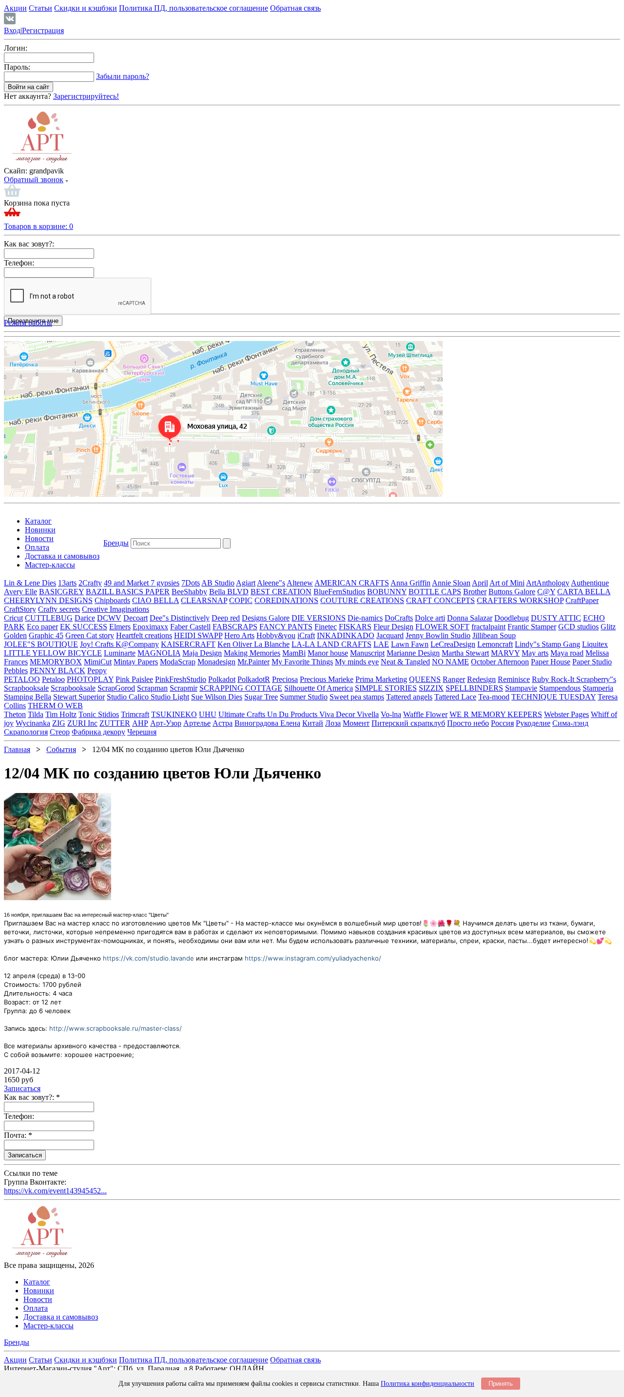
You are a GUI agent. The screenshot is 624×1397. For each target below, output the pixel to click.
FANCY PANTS (285, 627)
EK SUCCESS (83, 627)
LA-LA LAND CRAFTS (331, 644)
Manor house (328, 653)
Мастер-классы (50, 565)
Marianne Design (413, 653)
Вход (12, 30)
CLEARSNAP (204, 600)
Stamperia (598, 688)
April (480, 583)
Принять (500, 1383)
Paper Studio (592, 662)
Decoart (135, 618)
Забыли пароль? (122, 76)
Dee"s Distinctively (180, 618)
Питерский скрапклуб (408, 723)
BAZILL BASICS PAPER (128, 591)
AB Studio (217, 583)
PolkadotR (253, 679)
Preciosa (285, 679)
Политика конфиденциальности (427, 1383)
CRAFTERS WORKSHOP (520, 600)
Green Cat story (89, 635)
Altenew (300, 583)
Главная (17, 749)
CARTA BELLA (583, 591)
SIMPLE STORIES (386, 688)
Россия (502, 723)
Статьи (40, 8)
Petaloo (53, 679)
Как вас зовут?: (29, 244)
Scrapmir (183, 688)
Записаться (22, 1088)
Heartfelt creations (144, 635)
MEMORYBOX (56, 662)
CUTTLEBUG (49, 618)
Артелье (197, 723)
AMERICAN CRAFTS (351, 583)
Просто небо (468, 723)
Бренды (116, 543)
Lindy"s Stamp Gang (547, 644)
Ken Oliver (235, 644)
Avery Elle (20, 591)
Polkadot (221, 679)
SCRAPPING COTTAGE (240, 688)
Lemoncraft (495, 644)
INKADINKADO (345, 635)
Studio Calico (129, 697)
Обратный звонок (33, 179)
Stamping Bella (27, 697)
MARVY (505, 653)
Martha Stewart (465, 653)
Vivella (368, 714)
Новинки (40, 530)
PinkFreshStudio (180, 679)
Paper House (550, 662)
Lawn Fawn (410, 644)
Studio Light (170, 697)
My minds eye (357, 662)
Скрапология (26, 732)
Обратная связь (295, 8)
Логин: (15, 48)
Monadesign (216, 662)
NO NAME (450, 662)
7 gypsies (165, 583)
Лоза (333, 723)
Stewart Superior (79, 697)
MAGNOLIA (158, 653)
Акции (15, 8)
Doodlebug (511, 618)
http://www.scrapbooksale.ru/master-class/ (115, 1028)
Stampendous (560, 688)
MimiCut (98, 662)
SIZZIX (431, 688)
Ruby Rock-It (554, 679)
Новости (39, 538)
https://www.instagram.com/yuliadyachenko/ (313, 958)
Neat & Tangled (405, 662)
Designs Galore (266, 618)
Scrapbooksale (26, 688)
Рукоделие (533, 723)
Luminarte (120, 653)
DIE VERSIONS (319, 618)
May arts (535, 653)
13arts (67, 583)
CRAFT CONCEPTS (440, 600)
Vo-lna (391, 714)
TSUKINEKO (174, 714)
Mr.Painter (253, 662)
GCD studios (578, 627)
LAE (381, 644)
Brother (475, 591)
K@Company (137, 644)
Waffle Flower (425, 714)
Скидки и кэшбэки (85, 8)
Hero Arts (239, 635)
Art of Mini (507, 583)
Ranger (454, 679)
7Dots (190, 583)
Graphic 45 (46, 635)
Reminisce (514, 679)
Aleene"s (271, 583)
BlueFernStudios (339, 591)
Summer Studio (304, 697)
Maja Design (202, 653)
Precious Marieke (326, 679)
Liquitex (595, 644)
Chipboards (112, 600)
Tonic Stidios (98, 714)
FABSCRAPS (235, 627)
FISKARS (355, 627)
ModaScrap (177, 662)
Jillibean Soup (494, 635)
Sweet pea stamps (357, 697)
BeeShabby (189, 591)
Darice (85, 618)
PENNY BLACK (57, 670)
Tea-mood (493, 697)
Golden (15, 635)
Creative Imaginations (115, 609)
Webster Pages (566, 714)
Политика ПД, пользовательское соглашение (193, 8)
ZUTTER (114, 723)
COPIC (241, 600)
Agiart (245, 583)
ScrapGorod (116, 688)
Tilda (35, 714)
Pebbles (16, 670)
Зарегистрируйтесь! (86, 96)
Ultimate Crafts (242, 714)
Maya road (567, 653)
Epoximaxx (150, 627)
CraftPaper (582, 600)
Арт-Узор (165, 723)
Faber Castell (190, 627)
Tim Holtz (61, 714)
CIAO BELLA (155, 600)
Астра (223, 723)
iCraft (306, 635)
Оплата (37, 547)
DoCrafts (399, 618)
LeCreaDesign (452, 644)
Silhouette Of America (318, 688)
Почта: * (18, 1135)
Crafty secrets (59, 609)
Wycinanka (33, 723)
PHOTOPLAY (90, 679)
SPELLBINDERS (474, 688)
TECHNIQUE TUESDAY (553, 697)
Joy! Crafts (98, 644)
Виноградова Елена (267, 723)
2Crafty (90, 583)
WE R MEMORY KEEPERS (495, 714)
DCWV (109, 618)
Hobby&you (275, 635)
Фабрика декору (98, 732)
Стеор (60, 732)
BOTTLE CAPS (435, 591)
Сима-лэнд (570, 723)
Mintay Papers (136, 662)
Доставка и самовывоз (62, 556)
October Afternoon (500, 662)
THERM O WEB (55, 705)
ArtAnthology (547, 583)
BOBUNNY (387, 591)
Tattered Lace (455, 697)
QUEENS (425, 679)
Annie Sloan (451, 583)
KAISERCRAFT (188, 644)
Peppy (97, 670)
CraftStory (20, 609)
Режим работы (28, 323)
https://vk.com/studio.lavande (148, 958)
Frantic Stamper (531, 627)
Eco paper (42, 627)
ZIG (58, 723)
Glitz (608, 627)
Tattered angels (409, 697)
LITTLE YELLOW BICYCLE (53, 653)
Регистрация (43, 30)
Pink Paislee (134, 679)
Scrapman (152, 688)
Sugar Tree (261, 697)
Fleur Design (393, 627)
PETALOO (22, 679)
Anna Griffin (410, 583)
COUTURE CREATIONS (362, 600)
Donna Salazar (469, 618)
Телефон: (19, 263)
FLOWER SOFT (442, 627)
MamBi (294, 653)
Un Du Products (293, 714)
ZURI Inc (82, 723)
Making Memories (252, 653)
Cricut (13, 618)
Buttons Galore (511, 591)
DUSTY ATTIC (556, 618)
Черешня (141, 732)
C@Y (546, 591)
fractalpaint (488, 627)
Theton (15, 714)
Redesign (481, 679)
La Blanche (272, 644)
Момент (356, 723)
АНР (140, 723)
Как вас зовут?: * (32, 1097)
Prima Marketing (381, 679)
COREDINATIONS (286, 600)
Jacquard (390, 635)
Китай (312, 723)
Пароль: (17, 67)
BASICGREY (61, 591)
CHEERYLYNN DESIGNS (48, 600)
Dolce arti (430, 618)
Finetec (325, 627)
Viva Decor (338, 714)
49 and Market (127, 583)
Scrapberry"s (596, 679)
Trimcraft (135, 714)
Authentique (590, 583)
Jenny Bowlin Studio (438, 635)
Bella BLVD (229, 591)
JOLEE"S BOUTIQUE (41, 644)
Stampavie (521, 688)
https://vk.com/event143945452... (55, 1191)
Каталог (38, 521)
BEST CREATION (281, 591)
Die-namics (365, 618)
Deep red (226, 618)
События (61, 749)
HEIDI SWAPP (198, 635)
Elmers (120, 627)
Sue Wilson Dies (216, 697)
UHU (207, 714)
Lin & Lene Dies (30, 583)
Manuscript (367, 653)
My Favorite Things (302, 662)
